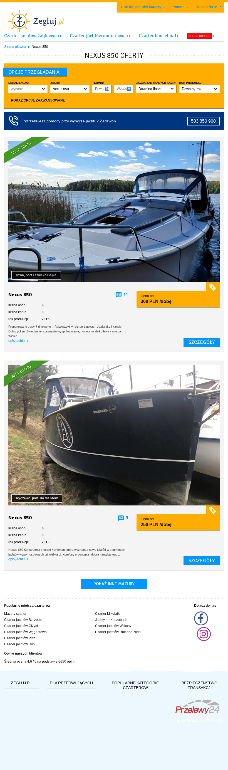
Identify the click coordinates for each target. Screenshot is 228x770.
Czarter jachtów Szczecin (23, 620)
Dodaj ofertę (206, 6)
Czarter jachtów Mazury (141, 6)
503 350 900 (203, 121)
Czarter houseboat (157, 35)
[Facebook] (201, 624)
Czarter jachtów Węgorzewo (25, 632)
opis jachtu (17, 341)
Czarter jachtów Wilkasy (113, 626)
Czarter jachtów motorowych (99, 35)
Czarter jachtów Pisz (19, 638)
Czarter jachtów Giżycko (22, 626)
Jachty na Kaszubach (111, 620)
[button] (28, 89)
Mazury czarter (15, 614)
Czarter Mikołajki (107, 614)
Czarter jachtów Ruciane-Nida (118, 632)
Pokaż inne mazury (114, 584)
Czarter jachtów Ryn (19, 644)
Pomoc (178, 6)
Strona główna (15, 47)
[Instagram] (204, 640)
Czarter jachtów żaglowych (31, 35)
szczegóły (202, 342)
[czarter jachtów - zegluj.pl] (114, 18)
